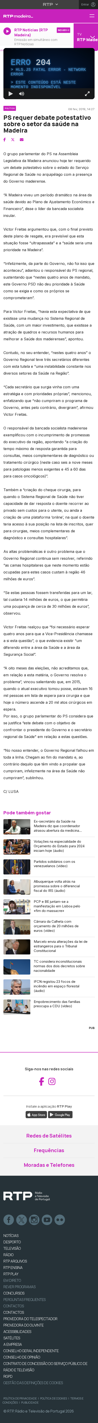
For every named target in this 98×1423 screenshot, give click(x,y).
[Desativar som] (18, 1417)
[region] (49, 711)
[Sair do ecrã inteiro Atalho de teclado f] (90, 1417)
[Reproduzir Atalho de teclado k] (7, 1417)
